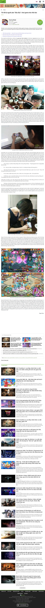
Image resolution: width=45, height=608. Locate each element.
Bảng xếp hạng (16, 591)
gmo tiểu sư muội (24, 357)
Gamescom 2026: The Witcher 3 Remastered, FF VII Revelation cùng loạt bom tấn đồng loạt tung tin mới (29, 452)
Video (22, 591)
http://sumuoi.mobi (16, 24)
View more (22, 587)
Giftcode (9, 591)
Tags (3, 357)
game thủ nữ (29, 357)
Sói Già (2, 14)
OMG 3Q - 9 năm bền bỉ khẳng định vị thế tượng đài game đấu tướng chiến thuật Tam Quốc (28, 463)
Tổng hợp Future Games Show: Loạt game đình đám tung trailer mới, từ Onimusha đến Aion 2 (20, 348)
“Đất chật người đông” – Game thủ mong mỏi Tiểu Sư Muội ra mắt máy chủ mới (17, 33)
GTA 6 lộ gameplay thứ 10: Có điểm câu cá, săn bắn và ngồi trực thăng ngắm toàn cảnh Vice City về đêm (29, 533)
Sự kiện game (27, 591)
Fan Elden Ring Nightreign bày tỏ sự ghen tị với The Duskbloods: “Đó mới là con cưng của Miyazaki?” (29, 522)
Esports (26, 593)
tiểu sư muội (15, 357)
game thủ (11, 357)
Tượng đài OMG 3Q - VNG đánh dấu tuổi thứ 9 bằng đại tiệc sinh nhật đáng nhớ (36, 338)
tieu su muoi (19, 357)
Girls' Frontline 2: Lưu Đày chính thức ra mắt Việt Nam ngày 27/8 (14, 350)
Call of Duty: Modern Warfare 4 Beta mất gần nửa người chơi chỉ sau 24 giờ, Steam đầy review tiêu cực (28, 501)
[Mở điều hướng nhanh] (43, 9)
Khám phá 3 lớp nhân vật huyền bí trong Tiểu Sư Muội (12, 34)
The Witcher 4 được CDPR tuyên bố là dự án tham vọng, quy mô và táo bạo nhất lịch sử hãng (28, 477)
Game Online (19, 593)
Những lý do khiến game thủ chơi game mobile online (12, 36)
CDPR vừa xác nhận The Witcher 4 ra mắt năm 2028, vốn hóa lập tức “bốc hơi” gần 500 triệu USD (20, 353)
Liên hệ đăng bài (23, 605)
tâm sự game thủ (34, 357)
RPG (12, 21)
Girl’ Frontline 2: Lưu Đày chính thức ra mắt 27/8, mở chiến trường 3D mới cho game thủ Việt (16, 339)
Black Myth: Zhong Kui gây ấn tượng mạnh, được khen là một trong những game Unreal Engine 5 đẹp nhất (28, 578)
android (5, 357)
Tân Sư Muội (12, 20)
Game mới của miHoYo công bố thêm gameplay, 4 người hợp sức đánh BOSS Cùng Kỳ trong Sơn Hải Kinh (16, 345)
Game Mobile (41, 591)
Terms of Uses (21, 603)
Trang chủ (3, 591)
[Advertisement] (22, 324)
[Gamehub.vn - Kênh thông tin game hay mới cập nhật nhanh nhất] (3, 1)
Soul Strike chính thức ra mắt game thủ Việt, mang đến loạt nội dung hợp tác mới (17, 352)
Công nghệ (34, 591)
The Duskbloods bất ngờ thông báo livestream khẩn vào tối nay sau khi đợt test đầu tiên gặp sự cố (29, 554)
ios (7, 357)
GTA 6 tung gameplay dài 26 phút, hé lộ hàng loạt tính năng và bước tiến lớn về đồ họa (36, 345)
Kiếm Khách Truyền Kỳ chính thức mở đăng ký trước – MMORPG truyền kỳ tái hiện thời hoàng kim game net (29, 565)
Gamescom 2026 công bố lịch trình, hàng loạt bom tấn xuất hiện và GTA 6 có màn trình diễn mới (29, 489)
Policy (25, 603)
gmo (8, 357)
